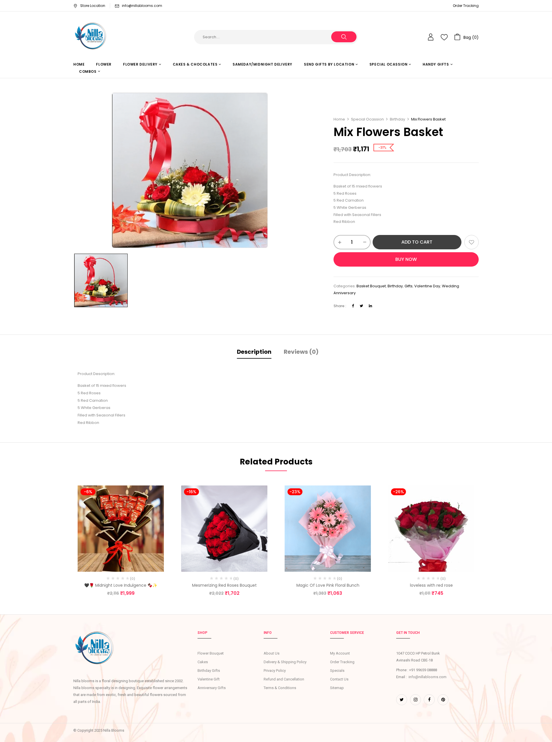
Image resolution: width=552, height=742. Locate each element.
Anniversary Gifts (212, 688)
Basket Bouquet (371, 286)
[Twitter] (361, 306)
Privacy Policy (275, 670)
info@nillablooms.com (142, 5)
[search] (343, 36)
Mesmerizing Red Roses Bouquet (224, 585)
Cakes (203, 662)
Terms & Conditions (280, 688)
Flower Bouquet (211, 653)
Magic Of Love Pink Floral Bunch (327, 585)
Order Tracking (466, 5)
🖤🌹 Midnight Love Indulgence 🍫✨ (120, 585)
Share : (340, 306)
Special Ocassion (367, 119)
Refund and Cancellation (284, 679)
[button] (466, 37)
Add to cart (416, 242)
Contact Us (339, 679)
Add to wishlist (471, 242)
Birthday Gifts (209, 670)
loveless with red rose (431, 585)
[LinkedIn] (370, 306)
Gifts (409, 286)
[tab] (254, 352)
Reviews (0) (301, 352)
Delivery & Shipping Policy (285, 662)
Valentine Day (427, 286)
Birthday (397, 119)
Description (254, 352)
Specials (337, 670)
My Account (340, 653)
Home (339, 119)
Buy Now (406, 259)
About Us (271, 653)
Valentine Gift (209, 679)
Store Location (92, 5)
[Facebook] (353, 306)
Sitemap (337, 688)
